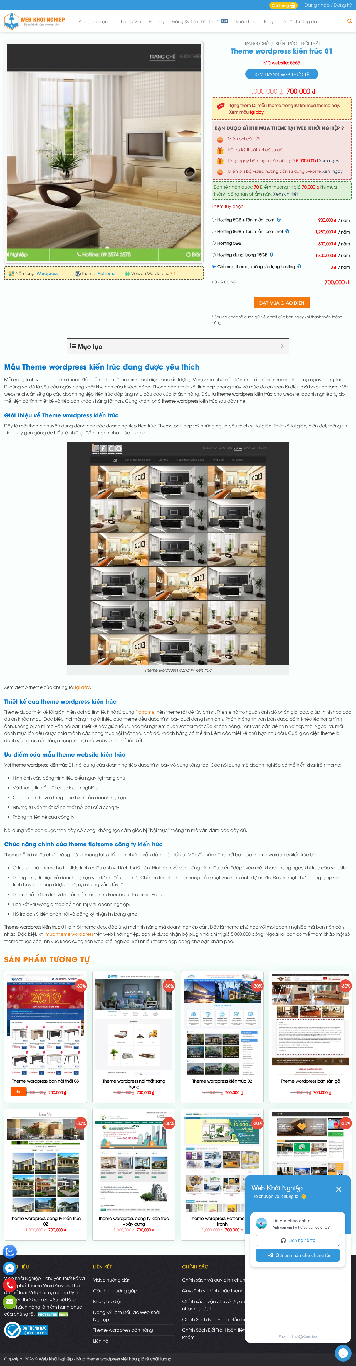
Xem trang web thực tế (281, 74)
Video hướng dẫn (112, 1280)
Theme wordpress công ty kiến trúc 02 (45, 1221)
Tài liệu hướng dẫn (300, 21)
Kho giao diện (93, 21)
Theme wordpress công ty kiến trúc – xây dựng (133, 1221)
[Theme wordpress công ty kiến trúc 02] (45, 1201)
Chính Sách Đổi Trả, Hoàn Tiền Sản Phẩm (218, 1333)
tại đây (257, 112)
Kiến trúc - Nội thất (298, 43)
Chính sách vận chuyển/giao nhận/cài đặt (213, 1304)
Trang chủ (256, 43)
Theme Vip (130, 21)
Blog (268, 21)
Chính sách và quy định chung (215, 1280)
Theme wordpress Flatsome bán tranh (222, 1221)
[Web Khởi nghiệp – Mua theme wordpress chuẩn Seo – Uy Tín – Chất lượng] (36, 21)
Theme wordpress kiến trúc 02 (222, 1080)
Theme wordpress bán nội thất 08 (45, 1080)
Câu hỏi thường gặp (115, 1290)
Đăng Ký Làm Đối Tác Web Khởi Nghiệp (126, 1315)
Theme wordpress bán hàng (123, 1330)
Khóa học (246, 21)
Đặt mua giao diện (281, 302)
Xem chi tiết (285, 194)
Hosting (156, 21)
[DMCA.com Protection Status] (53, 1314)
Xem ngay (329, 160)
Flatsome (144, 712)
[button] (283, 5)
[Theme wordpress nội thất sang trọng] (133, 1068)
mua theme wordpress (69, 934)
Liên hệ (100, 1341)
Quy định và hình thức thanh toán (218, 1290)
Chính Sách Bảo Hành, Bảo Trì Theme (221, 1319)
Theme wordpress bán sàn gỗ (310, 1080)
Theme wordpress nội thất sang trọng (134, 1083)
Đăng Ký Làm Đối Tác (194, 21)
